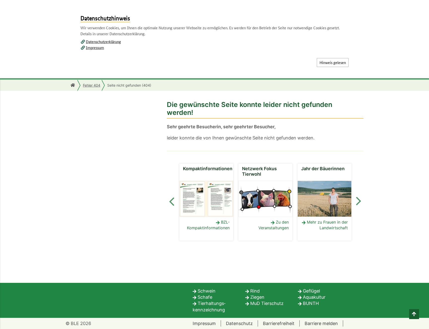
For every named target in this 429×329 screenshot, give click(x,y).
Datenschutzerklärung (103, 41)
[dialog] (214, 164)
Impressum (95, 47)
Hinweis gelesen (333, 62)
